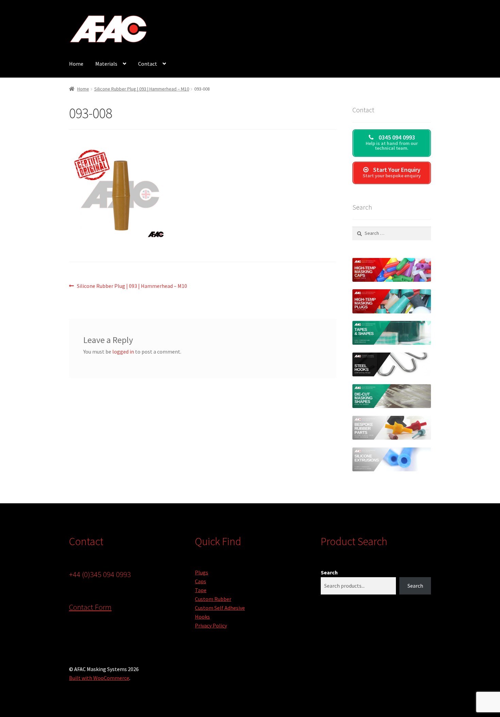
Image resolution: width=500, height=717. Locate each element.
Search (329, 572)
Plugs (201, 572)
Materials (106, 63)
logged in (123, 351)
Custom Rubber (213, 599)
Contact (147, 63)
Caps (200, 581)
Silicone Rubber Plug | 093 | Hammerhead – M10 (141, 89)
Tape (200, 590)
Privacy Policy (211, 625)
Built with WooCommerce (99, 677)
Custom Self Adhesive (220, 607)
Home (76, 63)
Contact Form (90, 607)
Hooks (202, 616)
